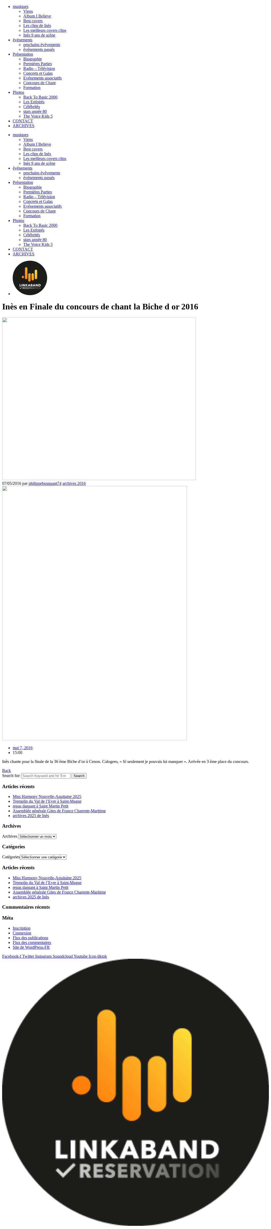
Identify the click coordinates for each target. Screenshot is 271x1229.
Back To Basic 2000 (40, 97)
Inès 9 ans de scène (39, 35)
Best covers (33, 21)
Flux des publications (30, 937)
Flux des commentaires (32, 942)
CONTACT (23, 121)
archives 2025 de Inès (31, 815)
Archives (9, 836)
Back (6, 770)
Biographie (32, 59)
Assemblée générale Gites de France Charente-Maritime (59, 811)
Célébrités (31, 106)
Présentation (23, 54)
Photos (18, 92)
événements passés (39, 49)
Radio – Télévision (39, 68)
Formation (31, 87)
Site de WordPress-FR (31, 947)
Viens (28, 11)
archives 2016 (74, 483)
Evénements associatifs (42, 78)
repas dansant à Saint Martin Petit (40, 806)
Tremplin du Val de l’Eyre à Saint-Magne (47, 801)
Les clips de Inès (37, 25)
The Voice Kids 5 (38, 116)
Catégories (11, 857)
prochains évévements (41, 44)
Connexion (22, 933)
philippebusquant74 (45, 483)
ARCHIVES (23, 125)
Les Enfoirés (33, 102)
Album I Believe (37, 16)
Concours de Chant (39, 83)
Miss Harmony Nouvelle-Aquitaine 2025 (47, 796)
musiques (20, 6)
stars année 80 (35, 111)
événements (22, 40)
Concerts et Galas (38, 73)
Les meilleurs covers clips (44, 30)
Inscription (21, 928)
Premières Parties (37, 63)
